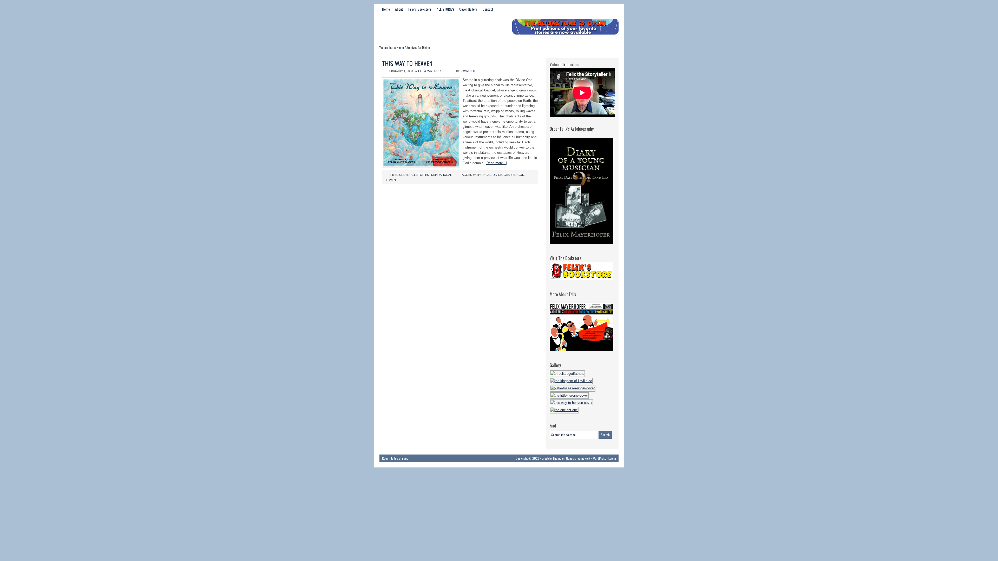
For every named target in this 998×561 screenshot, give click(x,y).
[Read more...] (496, 163)
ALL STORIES (445, 9)
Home (386, 9)
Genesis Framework (578, 458)
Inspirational (441, 174)
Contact (487, 9)
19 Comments (466, 70)
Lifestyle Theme (551, 458)
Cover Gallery (468, 9)
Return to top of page (395, 458)
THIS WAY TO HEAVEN (407, 63)
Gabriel (510, 174)
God (520, 174)
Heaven (390, 180)
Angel (486, 174)
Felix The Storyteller (418, 28)
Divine (497, 174)
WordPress (599, 458)
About (399, 9)
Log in (612, 458)
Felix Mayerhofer (432, 70)
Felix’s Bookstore (419, 9)
